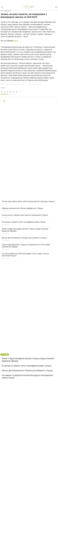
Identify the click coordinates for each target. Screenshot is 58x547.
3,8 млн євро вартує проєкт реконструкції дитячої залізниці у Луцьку (28, 201)
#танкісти (3, 87)
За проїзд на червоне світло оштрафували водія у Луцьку (24, 222)
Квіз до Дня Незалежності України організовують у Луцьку (24, 238)
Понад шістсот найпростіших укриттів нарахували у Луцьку (25, 215)
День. (16, 41)
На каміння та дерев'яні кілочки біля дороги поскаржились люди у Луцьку (27, 376)
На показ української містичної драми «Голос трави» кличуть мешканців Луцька (25, 255)
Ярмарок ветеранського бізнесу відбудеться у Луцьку (22, 208)
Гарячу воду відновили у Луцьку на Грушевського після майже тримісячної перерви (26, 246)
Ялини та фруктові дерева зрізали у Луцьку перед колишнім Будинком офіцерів (25, 230)
